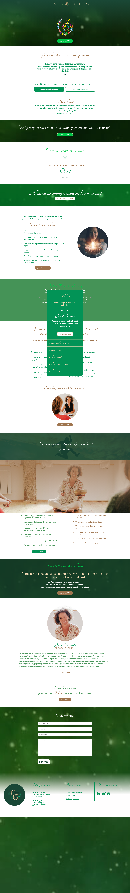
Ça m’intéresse (43, 268)
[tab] (49, 89)
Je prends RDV (65, 41)
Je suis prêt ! (39, 551)
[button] (64, 74)
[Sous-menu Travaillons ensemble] (49, 4)
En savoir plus (65, 672)
